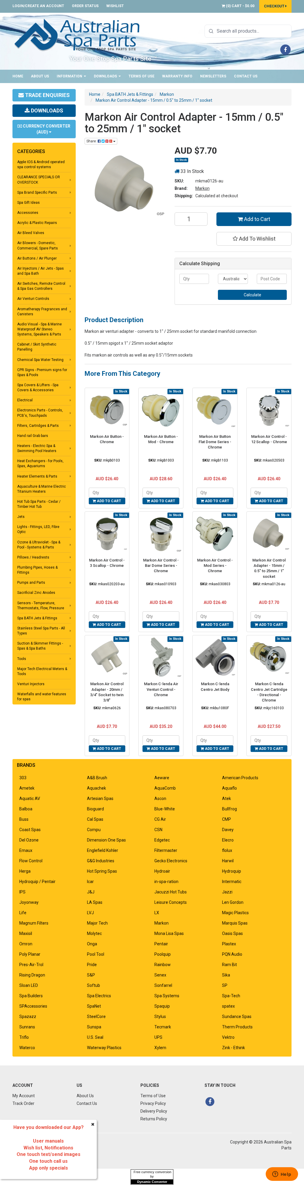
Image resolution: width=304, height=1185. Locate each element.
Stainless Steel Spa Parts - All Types (41, 630)
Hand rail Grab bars (32, 436)
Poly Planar (29, 954)
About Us (40, 76)
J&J (90, 892)
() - (239, 6)
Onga (92, 943)
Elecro (228, 840)
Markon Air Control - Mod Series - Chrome (215, 565)
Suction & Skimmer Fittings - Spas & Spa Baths (40, 645)
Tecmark (162, 1027)
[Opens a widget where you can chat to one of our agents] (281, 1174)
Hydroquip (231, 871)
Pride (92, 964)
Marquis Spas (235, 923)
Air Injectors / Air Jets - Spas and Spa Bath (40, 271)
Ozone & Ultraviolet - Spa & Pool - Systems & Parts (38, 544)
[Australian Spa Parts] (77, 34)
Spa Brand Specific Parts (37, 192)
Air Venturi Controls (33, 299)
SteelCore (96, 1016)
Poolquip (162, 954)
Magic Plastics (235, 912)
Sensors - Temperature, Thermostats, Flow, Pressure (40, 605)
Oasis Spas (232, 933)
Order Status (85, 6)
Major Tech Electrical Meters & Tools (42, 671)
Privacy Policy (153, 1103)
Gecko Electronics (170, 860)
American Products (240, 777)
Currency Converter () (46, 129)
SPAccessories (33, 1006)
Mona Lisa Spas (169, 933)
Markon (202, 188)
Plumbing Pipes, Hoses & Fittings (37, 570)
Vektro (228, 1037)
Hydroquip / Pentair (37, 881)
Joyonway (29, 902)
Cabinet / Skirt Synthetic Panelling (36, 346)
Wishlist (115, 6)
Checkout (274, 6)
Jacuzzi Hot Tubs (170, 892)
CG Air (160, 819)
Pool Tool (95, 954)
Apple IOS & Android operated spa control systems (41, 164)
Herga (25, 871)
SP (224, 985)
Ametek (26, 788)
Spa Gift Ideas (28, 203)
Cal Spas (95, 819)
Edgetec (162, 840)
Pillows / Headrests (33, 557)
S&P (91, 975)
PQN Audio (232, 954)
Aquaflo (229, 788)
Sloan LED (28, 985)
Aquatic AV (29, 798)
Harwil (228, 860)
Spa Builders (31, 995)
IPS (22, 892)
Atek (226, 798)
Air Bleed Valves (30, 233)
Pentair (161, 943)
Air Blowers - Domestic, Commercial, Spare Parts (37, 245)
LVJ (90, 912)
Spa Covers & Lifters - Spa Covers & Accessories (37, 387)
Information (70, 76)
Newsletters (213, 76)
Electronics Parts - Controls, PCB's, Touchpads (40, 412)
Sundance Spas (236, 1016)
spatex (228, 1006)
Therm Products (237, 1027)
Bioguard (95, 809)
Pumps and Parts (31, 582)
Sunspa (94, 1027)
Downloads (106, 76)
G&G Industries (100, 860)
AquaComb (165, 788)
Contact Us (245, 76)
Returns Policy (153, 1118)
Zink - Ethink (233, 1047)
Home (17, 76)
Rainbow (162, 964)
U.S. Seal (95, 1037)
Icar (90, 881)
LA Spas (94, 902)
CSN (158, 829)
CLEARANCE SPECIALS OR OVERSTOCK (38, 179)
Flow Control (30, 860)
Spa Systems (166, 995)
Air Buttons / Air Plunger (37, 258)
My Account (23, 1095)
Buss (23, 819)
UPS (158, 1037)
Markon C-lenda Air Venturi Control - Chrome (161, 689)
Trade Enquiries (47, 95)
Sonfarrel (163, 985)
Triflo (24, 1037)
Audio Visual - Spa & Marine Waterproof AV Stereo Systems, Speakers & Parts (39, 329)
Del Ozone (29, 840)
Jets (21, 517)
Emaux (25, 850)
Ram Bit (229, 964)
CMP (226, 819)
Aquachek (96, 788)
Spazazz (27, 1016)
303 (22, 777)
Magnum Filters (33, 923)
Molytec (94, 933)
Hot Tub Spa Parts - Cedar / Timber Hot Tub (39, 504)
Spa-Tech (231, 995)
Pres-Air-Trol (31, 964)
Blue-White (164, 809)
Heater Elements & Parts (37, 476)
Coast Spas (30, 829)
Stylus (160, 1016)
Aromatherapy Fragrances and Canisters (42, 311)
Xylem (160, 1047)
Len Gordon (232, 902)
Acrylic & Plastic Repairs (37, 223)
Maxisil (25, 933)
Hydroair (162, 871)
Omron (25, 943)
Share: (92, 141)
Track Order (23, 1103)
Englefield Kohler (102, 850)
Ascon (160, 798)
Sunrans (27, 1027)
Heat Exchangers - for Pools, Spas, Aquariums (40, 463)
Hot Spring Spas (102, 871)
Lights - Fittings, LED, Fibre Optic (38, 529)
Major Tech (97, 923)
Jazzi (227, 892)
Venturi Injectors (31, 684)
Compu (94, 829)
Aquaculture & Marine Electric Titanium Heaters (41, 489)
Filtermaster (165, 850)
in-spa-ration (166, 881)
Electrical (25, 400)
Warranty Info (177, 76)
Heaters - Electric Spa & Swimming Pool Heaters (36, 448)
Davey (228, 829)
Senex (160, 975)
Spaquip (162, 1006)
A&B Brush (97, 777)
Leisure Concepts (170, 902)
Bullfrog (229, 809)
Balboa (25, 809)
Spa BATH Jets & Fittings (37, 618)
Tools (21, 659)
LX (156, 912)
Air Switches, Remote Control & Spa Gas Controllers (41, 286)
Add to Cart (256, 219)
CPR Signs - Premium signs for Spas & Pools (42, 372)
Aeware (161, 777)
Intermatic (231, 881)
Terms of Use (141, 76)
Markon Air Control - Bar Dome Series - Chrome (161, 565)
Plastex (229, 943)
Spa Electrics (99, 995)
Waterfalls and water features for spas (41, 696)
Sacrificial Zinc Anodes (36, 593)
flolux (227, 850)
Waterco (27, 1047)
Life (22, 912)
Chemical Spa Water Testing (40, 360)
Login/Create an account (38, 6)
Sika (226, 975)
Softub (93, 985)
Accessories (27, 213)
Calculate (252, 294)
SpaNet (94, 1006)
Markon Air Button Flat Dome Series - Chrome (215, 441)
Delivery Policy (153, 1111)
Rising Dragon (32, 975)
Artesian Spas (100, 798)
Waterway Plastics (104, 1047)
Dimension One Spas (106, 840)
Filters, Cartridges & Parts (38, 426)
